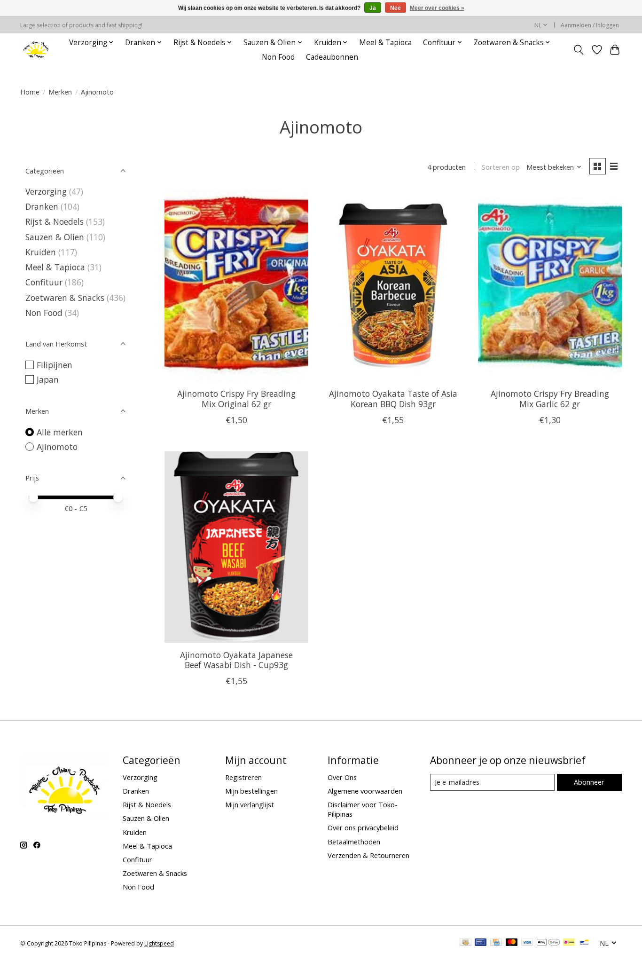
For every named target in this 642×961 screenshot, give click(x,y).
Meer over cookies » (437, 8)
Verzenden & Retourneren (368, 855)
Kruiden (40, 252)
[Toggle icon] (579, 49)
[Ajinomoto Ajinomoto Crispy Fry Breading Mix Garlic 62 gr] (550, 285)
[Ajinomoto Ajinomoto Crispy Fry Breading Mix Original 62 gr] (236, 285)
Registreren (243, 777)
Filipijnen (54, 364)
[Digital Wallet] (548, 943)
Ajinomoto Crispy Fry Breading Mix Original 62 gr (236, 398)
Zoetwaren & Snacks (64, 297)
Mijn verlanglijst (249, 804)
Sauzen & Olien (54, 237)
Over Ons (342, 777)
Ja (372, 8)
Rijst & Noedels (54, 221)
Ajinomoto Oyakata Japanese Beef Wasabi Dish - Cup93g (236, 659)
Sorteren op (501, 167)
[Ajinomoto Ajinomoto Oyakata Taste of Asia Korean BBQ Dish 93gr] (393, 285)
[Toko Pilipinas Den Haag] (36, 50)
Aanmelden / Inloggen (590, 25)
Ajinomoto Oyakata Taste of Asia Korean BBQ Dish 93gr (393, 398)
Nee (395, 8)
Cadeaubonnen (332, 57)
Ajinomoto (57, 446)
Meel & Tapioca (385, 42)
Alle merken (60, 432)
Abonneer (589, 782)
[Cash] (465, 943)
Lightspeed (159, 943)
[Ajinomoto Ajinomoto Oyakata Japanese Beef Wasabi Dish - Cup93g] (236, 547)
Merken (60, 91)
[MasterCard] (512, 943)
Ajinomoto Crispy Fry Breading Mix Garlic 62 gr (550, 398)
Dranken (41, 206)
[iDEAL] (569, 943)
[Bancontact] (584, 943)
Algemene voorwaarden (365, 791)
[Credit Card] (496, 943)
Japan (48, 379)
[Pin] (480, 943)
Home (29, 91)
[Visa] (527, 943)
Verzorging (46, 191)
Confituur (44, 282)
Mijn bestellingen (251, 791)
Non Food (278, 57)
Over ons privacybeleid (363, 827)
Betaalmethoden (354, 841)
